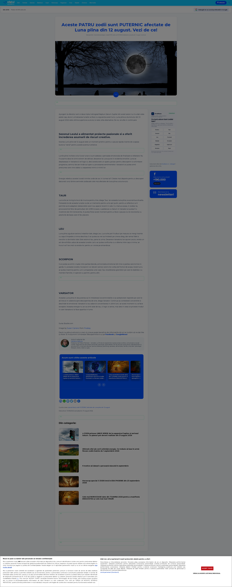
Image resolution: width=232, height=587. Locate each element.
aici (18, 578)
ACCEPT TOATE (207, 568)
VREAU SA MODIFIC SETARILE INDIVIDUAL (206, 573)
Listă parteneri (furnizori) (109, 572)
